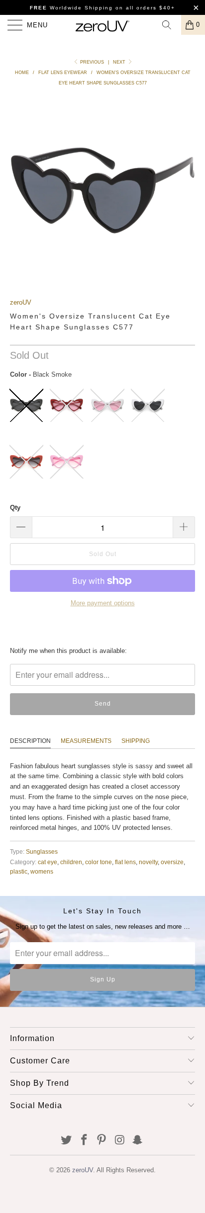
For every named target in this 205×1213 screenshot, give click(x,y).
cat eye (47, 862)
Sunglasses (42, 851)
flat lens (125, 862)
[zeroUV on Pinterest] (102, 1141)
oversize (172, 862)
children (71, 862)
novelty (148, 862)
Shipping (135, 740)
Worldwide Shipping (71, 7)
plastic (18, 871)
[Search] (170, 24)
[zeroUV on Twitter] (66, 1141)
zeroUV (20, 302)
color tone (98, 862)
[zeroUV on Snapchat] (137, 1141)
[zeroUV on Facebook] (84, 1141)
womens (41, 871)
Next (120, 62)
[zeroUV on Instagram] (119, 1141)
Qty (15, 507)
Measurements (86, 740)
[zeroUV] (102, 25)
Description (30, 740)
